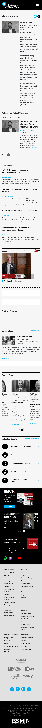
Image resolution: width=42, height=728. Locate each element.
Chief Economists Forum (20, 463)
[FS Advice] (11, 5)
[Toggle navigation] (37, 5)
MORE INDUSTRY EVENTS (31, 438)
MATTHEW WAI (6, 234)
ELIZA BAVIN (5, 215)
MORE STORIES (34, 331)
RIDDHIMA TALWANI (7, 177)
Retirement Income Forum (21, 446)
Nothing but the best (12, 281)
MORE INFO (7, 524)
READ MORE (5, 358)
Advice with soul (25, 337)
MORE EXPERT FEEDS (32, 375)
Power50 (14, 454)
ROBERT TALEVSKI (26, 130)
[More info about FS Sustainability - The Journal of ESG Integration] (32, 521)
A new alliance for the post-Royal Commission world (29, 124)
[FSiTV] (37, 250)
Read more (33, 147)
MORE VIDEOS (35, 285)
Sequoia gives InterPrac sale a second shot (20, 211)
